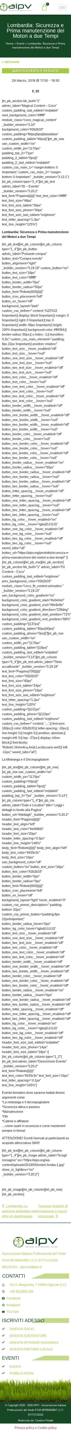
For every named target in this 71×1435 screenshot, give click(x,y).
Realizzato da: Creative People (35, 1420)
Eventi (20, 43)
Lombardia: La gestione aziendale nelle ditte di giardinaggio (20, 1211)
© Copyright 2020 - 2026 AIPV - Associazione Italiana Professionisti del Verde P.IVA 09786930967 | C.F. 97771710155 (35, 1410)
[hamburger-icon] (62, 7)
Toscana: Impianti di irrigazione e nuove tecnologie (53, 1211)
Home (9, 43)
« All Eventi (10, 62)
